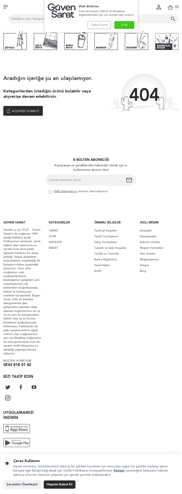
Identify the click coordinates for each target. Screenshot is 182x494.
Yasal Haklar (102, 265)
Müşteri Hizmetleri (152, 248)
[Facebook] (20, 387)
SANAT (53, 230)
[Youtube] (34, 387)
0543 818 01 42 (17, 365)
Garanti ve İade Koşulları (110, 248)
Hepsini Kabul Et (60, 484)
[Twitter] (7, 387)
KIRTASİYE (55, 242)
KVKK (97, 271)
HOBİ (52, 236)
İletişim (144, 265)
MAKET (53, 248)
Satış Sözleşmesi (105, 242)
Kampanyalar (148, 236)
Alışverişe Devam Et (25, 111)
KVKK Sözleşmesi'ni (65, 191)
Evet (124, 24)
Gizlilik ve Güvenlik (106, 253)
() (176, 7)
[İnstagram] (7, 397)
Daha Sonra (99, 24)
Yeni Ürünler (147, 253)
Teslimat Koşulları (105, 230)
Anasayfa (145, 230)
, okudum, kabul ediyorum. (81, 191)
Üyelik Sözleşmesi (106, 236)
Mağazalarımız (149, 259)
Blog (143, 271)
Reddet (119, 470)
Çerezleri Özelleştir (22, 484)
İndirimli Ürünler (150, 242)
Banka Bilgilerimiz (105, 259)
